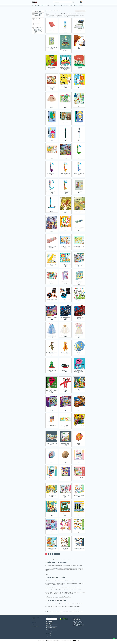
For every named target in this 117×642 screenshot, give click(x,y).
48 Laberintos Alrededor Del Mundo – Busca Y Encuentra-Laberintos (51, 87)
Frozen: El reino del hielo (52, 461)
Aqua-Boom (65, 30)
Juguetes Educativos (49, 623)
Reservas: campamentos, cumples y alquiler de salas (41, 5)
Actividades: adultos (73, 5)
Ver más (78, 640)
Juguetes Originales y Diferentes (51, 627)
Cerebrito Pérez (36, 27)
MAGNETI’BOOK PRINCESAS (65, 281)
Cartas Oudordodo (52, 139)
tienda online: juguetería (56, 5)
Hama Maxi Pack (51, 281)
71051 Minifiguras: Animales (79, 389)
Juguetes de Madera (49, 625)
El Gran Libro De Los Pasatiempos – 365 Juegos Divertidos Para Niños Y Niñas (65, 68)
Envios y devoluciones (35, 620)
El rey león (79, 443)
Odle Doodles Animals (79, 191)
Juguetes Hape (48, 629)
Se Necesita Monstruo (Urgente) (79, 86)
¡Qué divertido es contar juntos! (52, 443)
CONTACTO (81, 5)
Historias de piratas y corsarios (65, 461)
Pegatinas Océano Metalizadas (79, 548)
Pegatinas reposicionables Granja (79, 246)
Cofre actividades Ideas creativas (79, 495)
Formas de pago (34, 622)
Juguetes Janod (48, 633)
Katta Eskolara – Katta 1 (52, 67)
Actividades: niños (64, 5)
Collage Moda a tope (79, 104)
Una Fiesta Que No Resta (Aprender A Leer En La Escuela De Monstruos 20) (51, 390)
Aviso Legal (33, 624)
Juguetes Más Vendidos (49, 621)
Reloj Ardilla (79, 139)
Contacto (33, 618)
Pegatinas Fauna (65, 548)
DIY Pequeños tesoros (79, 461)
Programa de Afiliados (35, 626)
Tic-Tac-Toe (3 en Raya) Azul (65, 299)
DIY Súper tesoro (51, 477)
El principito (79, 352)
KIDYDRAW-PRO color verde (79, 30)
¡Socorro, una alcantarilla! (79, 211)
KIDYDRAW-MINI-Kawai (51, 30)
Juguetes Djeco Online (49, 631)
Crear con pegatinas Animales (51, 548)
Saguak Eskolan (79, 67)
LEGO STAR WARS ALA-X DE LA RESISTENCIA (38, 24)
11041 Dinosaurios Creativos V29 (79, 425)
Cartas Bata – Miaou (79, 122)
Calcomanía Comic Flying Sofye (79, 477)
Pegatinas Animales (79, 530)
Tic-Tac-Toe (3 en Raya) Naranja (52, 299)
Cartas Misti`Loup (52, 122)
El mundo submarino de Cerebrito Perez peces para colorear (38, 28)
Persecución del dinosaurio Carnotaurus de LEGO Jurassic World (38, 14)
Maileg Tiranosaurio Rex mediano (38, 19)
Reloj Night (65, 139)
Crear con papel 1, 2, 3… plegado (51, 264)
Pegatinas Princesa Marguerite (65, 530)
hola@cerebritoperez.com (80, 625)
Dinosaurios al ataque (65, 370)
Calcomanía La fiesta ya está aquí (51, 495)
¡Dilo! (79, 47)
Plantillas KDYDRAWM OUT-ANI (51, 425)
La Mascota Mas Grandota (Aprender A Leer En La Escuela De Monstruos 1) (79, 371)
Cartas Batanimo (65, 122)
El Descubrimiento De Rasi (65, 211)
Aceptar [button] (75, 640)
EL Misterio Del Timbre (51, 229)
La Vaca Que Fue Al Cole (65, 86)
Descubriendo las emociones (51, 370)
